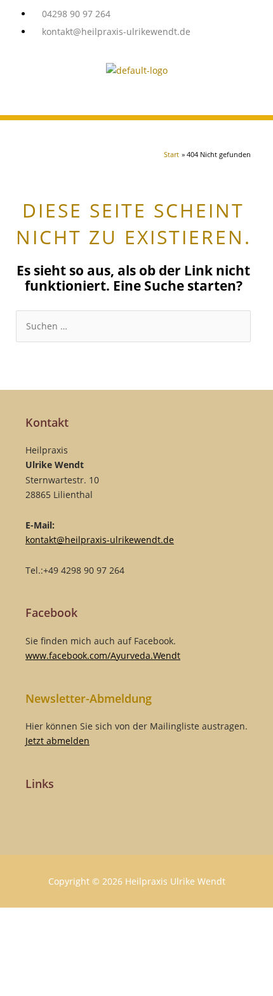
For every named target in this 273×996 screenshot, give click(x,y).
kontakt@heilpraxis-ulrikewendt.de (99, 540)
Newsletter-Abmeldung (88, 698)
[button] (136, 102)
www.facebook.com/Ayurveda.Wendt (102, 655)
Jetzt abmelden (57, 741)
